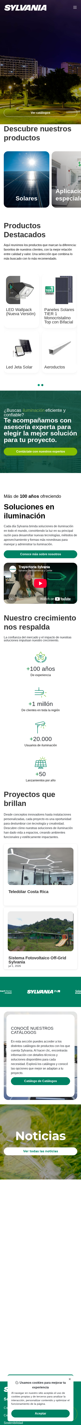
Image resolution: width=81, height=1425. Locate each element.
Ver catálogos (40, 112)
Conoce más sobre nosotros (40, 554)
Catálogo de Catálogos (40, 1081)
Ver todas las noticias (40, 1151)
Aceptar (40, 1413)
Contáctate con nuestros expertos (40, 451)
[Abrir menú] (75, 7)
